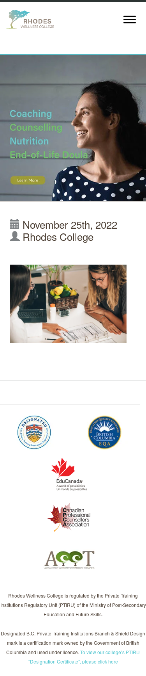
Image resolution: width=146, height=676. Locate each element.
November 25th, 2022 (70, 224)
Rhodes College (58, 236)
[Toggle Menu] (129, 19)
